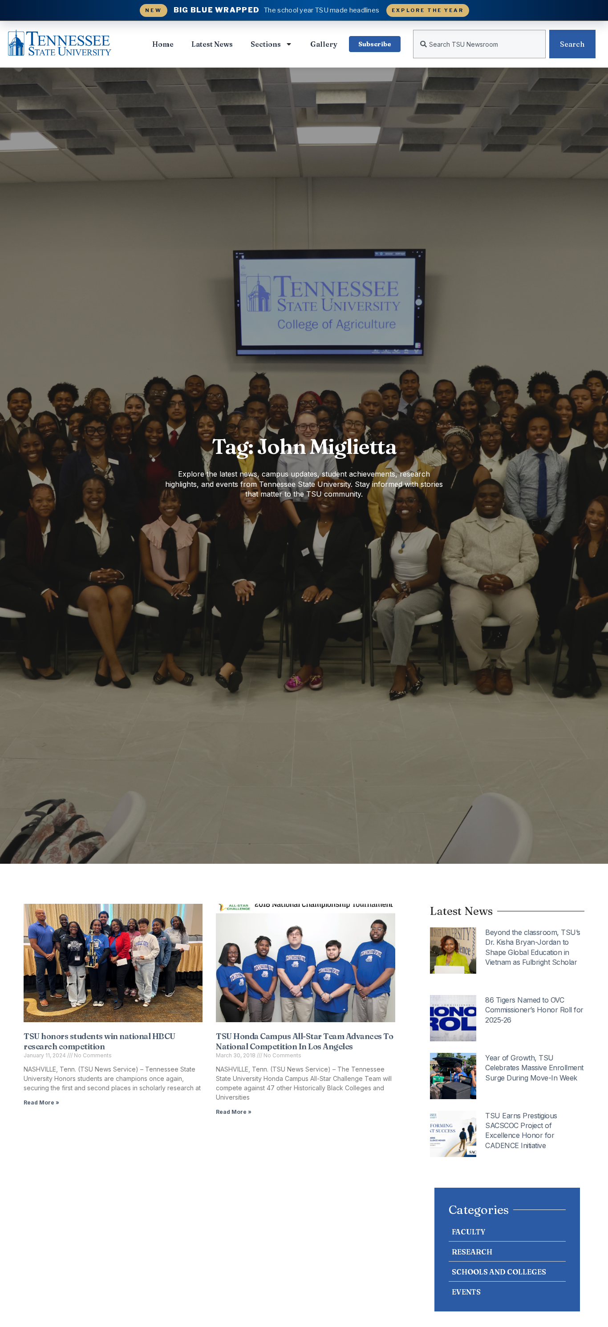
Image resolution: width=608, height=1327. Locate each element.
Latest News (212, 44)
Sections (266, 44)
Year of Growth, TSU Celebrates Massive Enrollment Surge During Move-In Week (534, 1067)
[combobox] (479, 44)
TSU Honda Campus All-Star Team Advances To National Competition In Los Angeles (304, 1041)
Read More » (41, 1102)
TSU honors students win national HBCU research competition (99, 1041)
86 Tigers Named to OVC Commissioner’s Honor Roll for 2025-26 (534, 1009)
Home (163, 44)
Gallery (323, 44)
